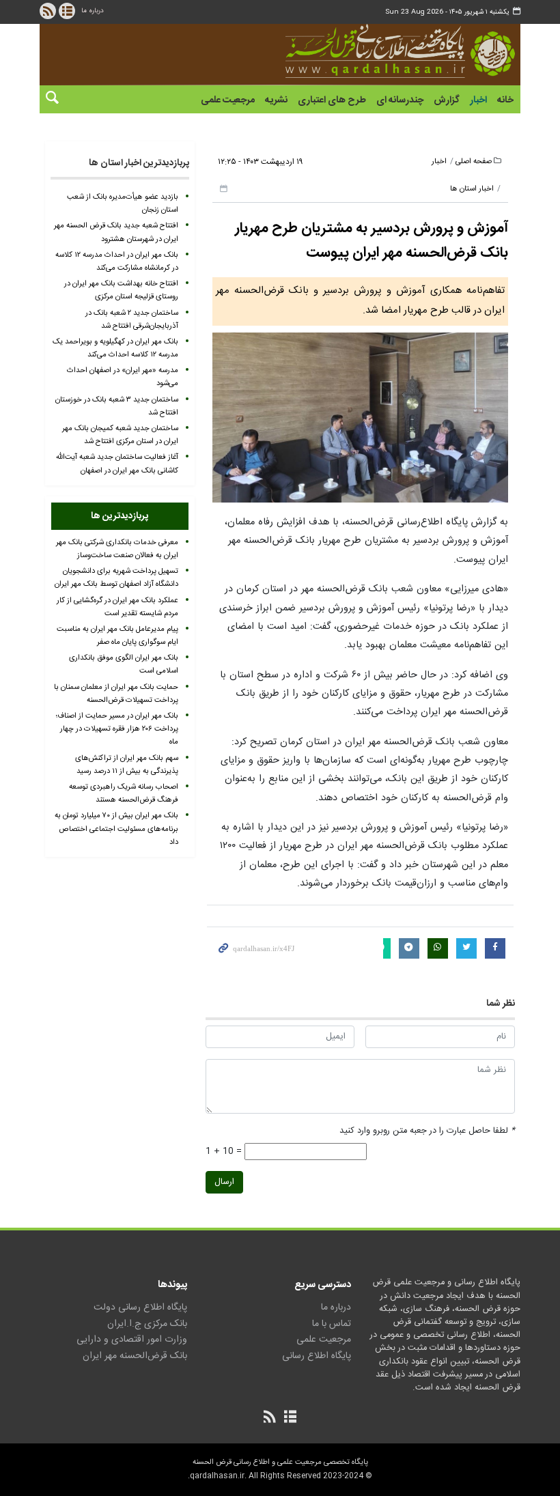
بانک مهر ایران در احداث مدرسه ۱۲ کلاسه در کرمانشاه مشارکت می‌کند (116, 261)
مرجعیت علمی (228, 100)
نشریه (276, 100)
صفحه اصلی (474, 161)
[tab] (120, 516)
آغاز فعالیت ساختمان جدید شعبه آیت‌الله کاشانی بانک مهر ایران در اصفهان (117, 464)
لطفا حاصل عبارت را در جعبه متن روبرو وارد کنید (427, 1131)
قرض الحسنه (400, 51)
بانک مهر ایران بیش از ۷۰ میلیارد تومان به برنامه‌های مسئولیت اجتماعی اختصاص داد (116, 828)
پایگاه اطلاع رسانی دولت (140, 1307)
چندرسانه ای (399, 100)
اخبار (478, 100)
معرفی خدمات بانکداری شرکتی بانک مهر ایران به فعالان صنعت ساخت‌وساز (117, 549)
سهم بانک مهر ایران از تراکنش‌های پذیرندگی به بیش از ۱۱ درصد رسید (126, 765)
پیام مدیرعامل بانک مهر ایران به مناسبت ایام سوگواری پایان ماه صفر (117, 636)
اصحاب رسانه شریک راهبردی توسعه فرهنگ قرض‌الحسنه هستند (123, 793)
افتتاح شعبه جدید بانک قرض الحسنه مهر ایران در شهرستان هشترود (116, 232)
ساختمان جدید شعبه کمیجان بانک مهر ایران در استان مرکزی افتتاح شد (120, 435)
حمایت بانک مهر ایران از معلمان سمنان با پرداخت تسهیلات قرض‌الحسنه (116, 694)
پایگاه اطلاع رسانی (316, 1356)
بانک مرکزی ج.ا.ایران (147, 1324)
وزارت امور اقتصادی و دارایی (131, 1339)
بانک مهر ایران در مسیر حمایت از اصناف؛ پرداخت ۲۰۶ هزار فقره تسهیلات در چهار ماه (117, 728)
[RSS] (48, 11)
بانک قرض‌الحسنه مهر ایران (135, 1356)
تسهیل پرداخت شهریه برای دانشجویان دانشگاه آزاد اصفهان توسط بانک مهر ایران (116, 578)
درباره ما (92, 10)
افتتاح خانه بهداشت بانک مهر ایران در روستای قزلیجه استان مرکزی (121, 290)
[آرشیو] (67, 11)
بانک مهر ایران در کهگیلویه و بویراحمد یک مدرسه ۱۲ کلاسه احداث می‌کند (115, 348)
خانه (505, 100)
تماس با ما (331, 1324)
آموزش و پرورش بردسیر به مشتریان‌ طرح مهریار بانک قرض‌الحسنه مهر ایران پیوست (371, 240)
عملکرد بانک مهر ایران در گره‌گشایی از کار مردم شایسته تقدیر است (117, 607)
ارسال (224, 1182)
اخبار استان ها (472, 188)
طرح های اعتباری (332, 100)
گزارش (447, 100)
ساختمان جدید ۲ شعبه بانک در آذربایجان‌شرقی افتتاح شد (131, 320)
